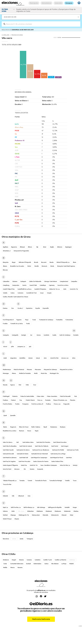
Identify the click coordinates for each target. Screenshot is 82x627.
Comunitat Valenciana (16, 563)
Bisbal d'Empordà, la (63, 262)
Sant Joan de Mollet (58, 450)
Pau (21, 400)
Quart (5, 415)
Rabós (5, 427)
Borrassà (44, 266)
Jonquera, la (21, 346)
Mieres (14, 373)
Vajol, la (5, 507)
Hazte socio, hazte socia (41, 619)
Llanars (30, 358)
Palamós (15, 396)
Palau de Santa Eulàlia (27, 396)
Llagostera (13, 358)
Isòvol (5, 346)
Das (12, 308)
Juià (30, 346)
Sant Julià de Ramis (22, 454)
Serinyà (75, 465)
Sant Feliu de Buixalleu (10, 446)
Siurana (32, 469)
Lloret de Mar (54, 358)
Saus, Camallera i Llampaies (48, 465)
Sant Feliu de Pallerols (41, 446)
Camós (24, 285)
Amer (44, 247)
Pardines (5, 400)
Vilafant (5, 515)
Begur (13, 262)
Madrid (71, 563)
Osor (34, 385)
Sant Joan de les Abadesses (40, 450)
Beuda (51, 262)
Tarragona (30, 539)
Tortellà (67, 480)
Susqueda (40, 469)
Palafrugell (6, 396)
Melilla (5, 567)
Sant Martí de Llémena (9, 457)
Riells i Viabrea (35, 427)
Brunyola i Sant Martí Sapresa (66, 266)
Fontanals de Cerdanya (46, 320)
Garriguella (15, 335)
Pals (75, 396)
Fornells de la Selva (17, 323)
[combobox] (42, 24)
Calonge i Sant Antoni (50, 281)
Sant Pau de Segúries (9, 461)
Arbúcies (59, 247)
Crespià (49, 293)
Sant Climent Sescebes (60, 442)
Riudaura (62, 427)
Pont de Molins (7, 404)
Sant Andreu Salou (28, 442)
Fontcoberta (69, 320)
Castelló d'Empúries (40, 289)
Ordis (27, 385)
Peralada (48, 400)
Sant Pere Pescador (24, 461)
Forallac (5, 323)
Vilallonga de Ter (24, 515)
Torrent (30, 480)
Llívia (73, 358)
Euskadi (28, 563)
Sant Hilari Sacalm (8, 450)
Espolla (37, 308)
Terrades (22, 480)
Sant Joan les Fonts (73, 450)
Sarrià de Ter (34, 465)
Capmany (52, 285)
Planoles (72, 400)
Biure (74, 262)
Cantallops (43, 285)
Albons (30, 247)
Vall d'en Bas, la (16, 507)
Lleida (21, 539)
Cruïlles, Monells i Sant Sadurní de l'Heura (15, 297)
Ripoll (45, 427)
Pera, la (39, 400)
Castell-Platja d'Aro (9, 289)
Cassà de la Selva (62, 285)
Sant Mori (69, 457)
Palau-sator (40, 396)
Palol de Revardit (65, 396)
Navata (5, 385)
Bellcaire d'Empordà (25, 262)
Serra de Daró (7, 469)
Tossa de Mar (7, 484)
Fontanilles (59, 320)
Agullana (5, 247)
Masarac (29, 369)
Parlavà (13, 400)
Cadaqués (23, 281)
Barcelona (6, 539)
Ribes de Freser (24, 427)
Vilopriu (16, 519)
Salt (17, 442)
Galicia (46, 563)
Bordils (37, 266)
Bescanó (43, 262)
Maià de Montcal (19, 369)
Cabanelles (6, 281)
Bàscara (5, 270)
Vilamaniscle (55, 515)
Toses (75, 480)
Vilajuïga (13, 515)
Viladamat (49, 511)
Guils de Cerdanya (64, 335)
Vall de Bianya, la (28, 507)
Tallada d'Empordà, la (9, 480)
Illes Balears (55, 563)
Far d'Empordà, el (8, 320)
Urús (29, 496)
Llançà (38, 358)
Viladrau (75, 511)
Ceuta (5, 563)
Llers (45, 358)
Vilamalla (45, 515)
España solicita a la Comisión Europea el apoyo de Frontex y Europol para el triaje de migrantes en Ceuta (46, 10)
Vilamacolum (36, 515)
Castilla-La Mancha (60, 560)
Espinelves (29, 308)
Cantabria (37, 560)
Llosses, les (65, 358)
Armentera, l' (7, 251)
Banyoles (6, 262)
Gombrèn (46, 335)
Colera (12, 293)
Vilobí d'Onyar (7, 519)
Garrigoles (6, 335)
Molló (36, 373)
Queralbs (13, 415)
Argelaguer (68, 247)
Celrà (64, 289)
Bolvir (29, 266)
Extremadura (37, 563)
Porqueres (25, 404)
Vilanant (64, 515)
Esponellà (46, 308)
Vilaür (71, 515)
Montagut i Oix (54, 373)
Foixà (34, 320)
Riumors (21, 431)
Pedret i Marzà (30, 400)
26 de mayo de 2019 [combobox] (10, 17)
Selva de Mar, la (65, 465)
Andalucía (6, 560)
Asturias (21, 560)
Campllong (6, 285)
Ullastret (5, 496)
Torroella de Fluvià (40, 480)
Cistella (5, 293)
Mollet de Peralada (25, 373)
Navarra (20, 567)
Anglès (52, 247)
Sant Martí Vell (23, 457)
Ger (31, 335)
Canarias (29, 560)
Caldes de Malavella (35, 281)
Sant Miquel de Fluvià (56, 457)
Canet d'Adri (33, 285)
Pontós (17, 404)
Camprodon (15, 285)
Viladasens (58, 511)
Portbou (48, 404)
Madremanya (7, 369)
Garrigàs (23, 335)
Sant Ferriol (54, 446)
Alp (37, 247)
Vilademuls (67, 511)
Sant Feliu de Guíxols (25, 446)
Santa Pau (24, 465)
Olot (20, 385)
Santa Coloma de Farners (40, 461)
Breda (52, 266)
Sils (25, 469)
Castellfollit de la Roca (24, 289)
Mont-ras (44, 373)
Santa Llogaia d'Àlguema (10, 465)
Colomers (20, 293)
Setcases (17, 469)
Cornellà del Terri (31, 293)
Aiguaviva (14, 247)
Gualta (54, 335)
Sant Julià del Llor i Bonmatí (39, 454)
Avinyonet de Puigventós (21, 251)
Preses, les (57, 404)
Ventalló (67, 507)
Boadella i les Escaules (17, 266)
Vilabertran (30, 511)
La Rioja (64, 563)
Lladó (5, 358)
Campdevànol (64, 281)
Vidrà (13, 511)
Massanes (38, 369)
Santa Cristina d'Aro (57, 461)
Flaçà (26, 320)
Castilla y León (47, 560)
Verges (75, 507)
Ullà (13, 496)
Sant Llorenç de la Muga (58, 454)
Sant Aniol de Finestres (43, 442)
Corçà (41, 293)
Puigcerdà (66, 404)
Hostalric (76, 335)
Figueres (19, 320)
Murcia (12, 567)
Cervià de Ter (74, 289)
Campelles (74, 281)
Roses (29, 431)
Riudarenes (53, 427)
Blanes (5, 266)
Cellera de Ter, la (54, 289)
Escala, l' (20, 308)
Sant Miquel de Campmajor (39, 457)
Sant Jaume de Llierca (23, 450)
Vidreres (5, 511)
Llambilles (22, 358)
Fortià (28, 323)
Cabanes (14, 281)
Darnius (5, 308)
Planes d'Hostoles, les (60, 400)
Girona (39, 335)
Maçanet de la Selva (66, 369)
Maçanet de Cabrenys (50, 369)
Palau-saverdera (52, 396)
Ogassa (12, 385)
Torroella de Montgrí (55, 480)
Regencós (13, 427)
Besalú (36, 262)
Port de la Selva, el (37, 404)
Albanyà (22, 247)
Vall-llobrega (41, 507)
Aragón (14, 560)
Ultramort (21, 496)
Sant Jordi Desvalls (8, 454)
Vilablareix (40, 511)
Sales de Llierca (7, 442)
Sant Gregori (64, 446)
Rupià (36, 431)
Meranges (6, 373)
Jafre (12, 346)
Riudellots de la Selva (9, 431)
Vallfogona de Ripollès (55, 507)
